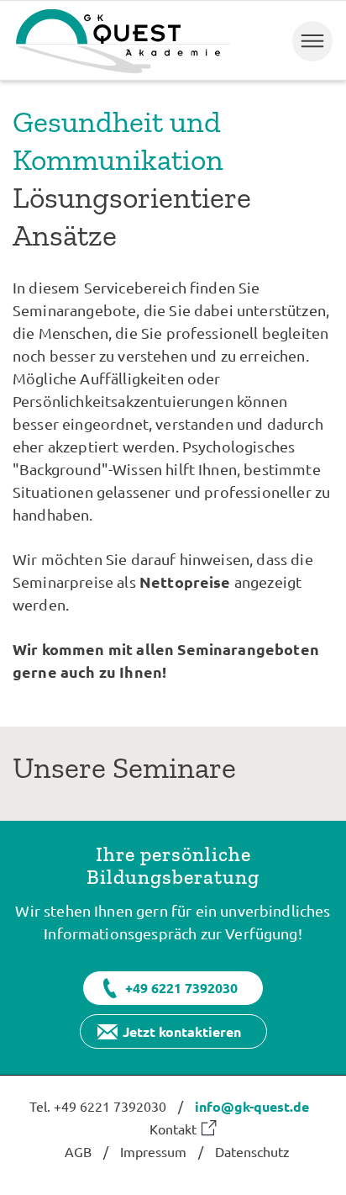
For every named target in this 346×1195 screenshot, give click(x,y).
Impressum (153, 1151)
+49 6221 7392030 (181, 988)
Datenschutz (252, 1151)
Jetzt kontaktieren (182, 1031)
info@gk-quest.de (252, 1106)
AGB (78, 1151)
